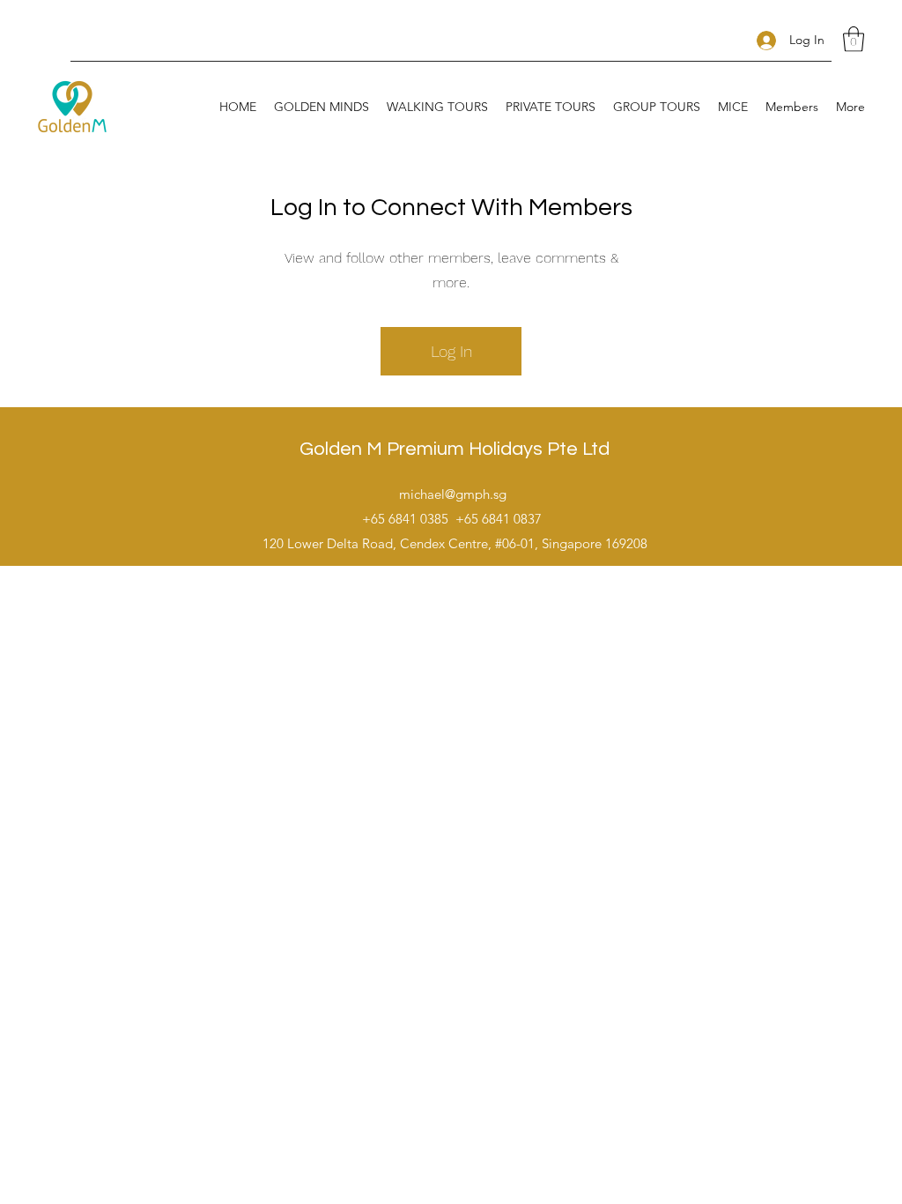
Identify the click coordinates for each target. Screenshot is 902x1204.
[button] (853, 39)
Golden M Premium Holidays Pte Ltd (454, 449)
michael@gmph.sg (452, 494)
